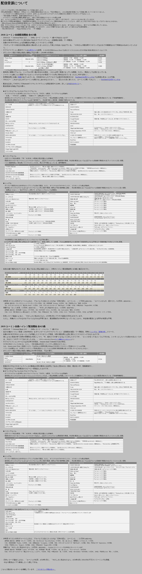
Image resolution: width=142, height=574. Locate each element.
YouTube (84, 77)
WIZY (73, 84)
